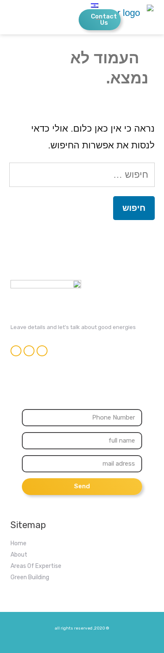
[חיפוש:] (82, 174)
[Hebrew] (84, 6)
